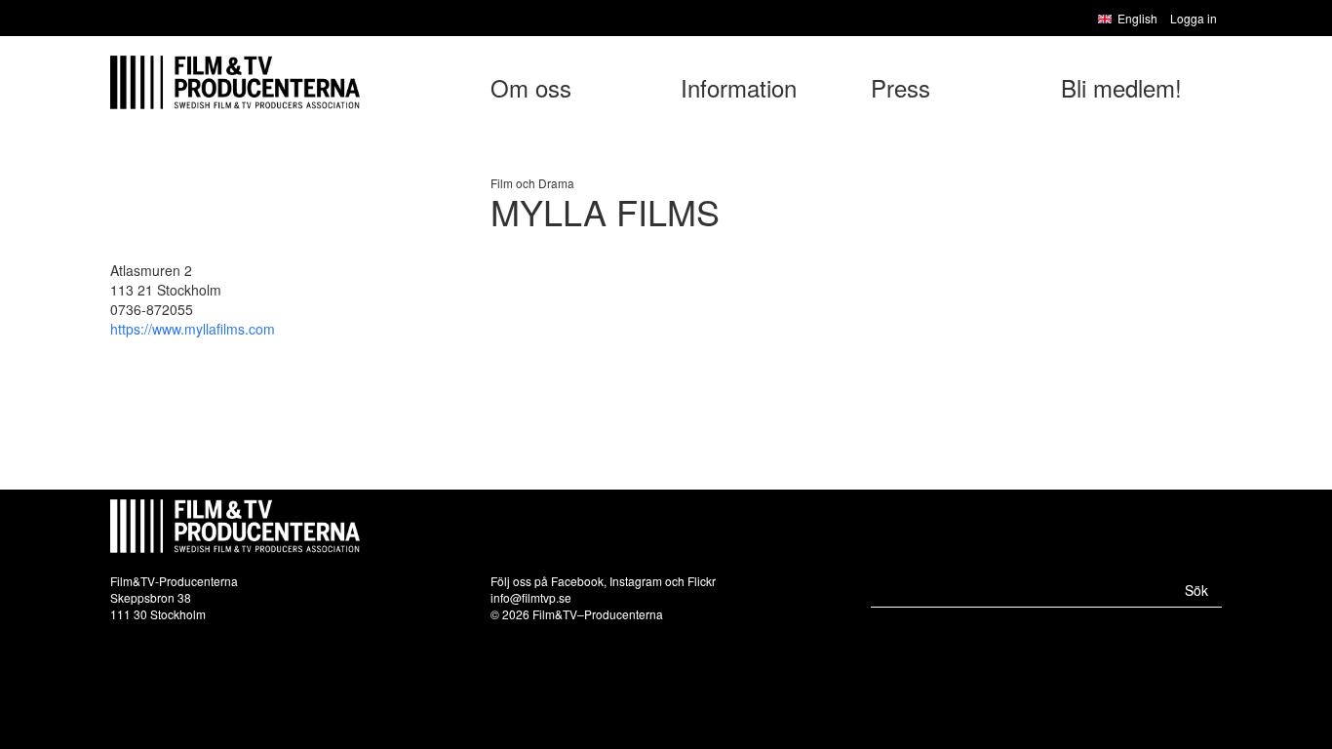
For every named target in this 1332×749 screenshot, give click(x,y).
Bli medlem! (1121, 87)
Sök (1196, 590)
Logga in (1193, 18)
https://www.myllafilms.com (192, 328)
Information (739, 87)
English (1137, 18)
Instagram (635, 580)
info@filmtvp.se (530, 597)
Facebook (577, 580)
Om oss (530, 87)
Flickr (701, 580)
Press (900, 87)
